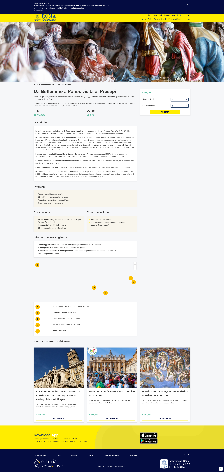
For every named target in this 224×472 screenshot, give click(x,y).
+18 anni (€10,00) (148, 99)
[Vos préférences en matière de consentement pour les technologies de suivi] (221, 469)
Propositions (174, 19)
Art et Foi (146, 19)
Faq (59, 456)
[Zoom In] (135, 263)
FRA (187, 15)
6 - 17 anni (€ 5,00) (148, 105)
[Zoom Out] (135, 265)
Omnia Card (160, 19)
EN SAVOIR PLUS (38, 10)
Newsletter (133, 456)
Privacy (90, 456)
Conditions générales (111, 456)
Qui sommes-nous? (155, 15)
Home (36, 84)
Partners (74, 456)
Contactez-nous (169, 15)
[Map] (85, 279)
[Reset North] (135, 268)
